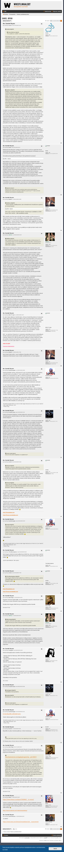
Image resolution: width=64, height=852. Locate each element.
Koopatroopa (48, 418)
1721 (49, 471)
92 (49, 659)
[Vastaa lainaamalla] (42, 24)
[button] (51, 21)
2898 (50, 607)
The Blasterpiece (49, 563)
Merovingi (47, 605)
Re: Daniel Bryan (9, 23)
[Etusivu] (7, 6)
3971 (49, 329)
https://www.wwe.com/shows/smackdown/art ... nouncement (21, 822)
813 (49, 377)
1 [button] (52, 20)
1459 (49, 244)
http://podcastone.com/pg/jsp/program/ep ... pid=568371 (21, 757)
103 (49, 208)
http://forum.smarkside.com (10, 515)
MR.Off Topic (48, 327)
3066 (50, 805)
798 (49, 152)
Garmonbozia (48, 821)
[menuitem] (4, 11)
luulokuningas (48, 375)
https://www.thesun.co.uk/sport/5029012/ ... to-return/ (18, 799)
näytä (9, 158)
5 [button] (59, 20)
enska (46, 469)
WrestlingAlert (22, 4)
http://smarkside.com (9, 512)
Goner (46, 33)
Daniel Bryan (7, 18)
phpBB (45, 837)
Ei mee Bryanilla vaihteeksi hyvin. (12, 714)
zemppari (47, 657)
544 (49, 565)
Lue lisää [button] (5, 849)
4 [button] (57, 20)
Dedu (46, 150)
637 (49, 728)
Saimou (47, 241)
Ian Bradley (27, 837)
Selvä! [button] (55, 848)
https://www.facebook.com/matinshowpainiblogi (15, 810)
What (46, 803)
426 (49, 34)
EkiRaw (47, 207)
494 (49, 420)
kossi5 (46, 726)
